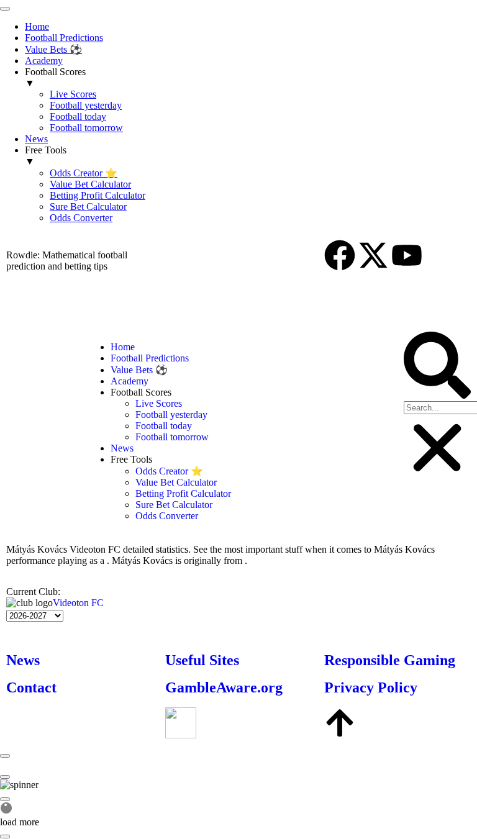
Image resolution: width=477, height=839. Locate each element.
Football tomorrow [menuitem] (86, 127)
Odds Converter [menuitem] (81, 217)
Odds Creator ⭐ (169, 471)
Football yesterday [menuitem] (86, 105)
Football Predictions (150, 358)
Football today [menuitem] (78, 116)
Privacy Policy (370, 687)
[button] (437, 366)
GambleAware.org (224, 687)
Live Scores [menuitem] (73, 94)
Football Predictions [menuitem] (64, 37)
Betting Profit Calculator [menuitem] (97, 195)
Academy (129, 381)
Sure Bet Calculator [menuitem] (88, 206)
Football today (163, 425)
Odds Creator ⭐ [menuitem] (83, 173)
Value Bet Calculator (176, 482)
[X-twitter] (373, 255)
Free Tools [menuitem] (45, 155)
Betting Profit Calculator (183, 493)
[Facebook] (339, 255)
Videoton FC (78, 602)
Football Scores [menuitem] (55, 77)
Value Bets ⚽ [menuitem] (53, 49)
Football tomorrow (172, 437)
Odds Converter (166, 515)
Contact (31, 687)
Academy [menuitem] (44, 60)
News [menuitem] (36, 139)
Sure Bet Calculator (173, 504)
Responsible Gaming (389, 660)
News (122, 448)
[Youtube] (406, 255)
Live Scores (158, 403)
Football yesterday (171, 414)
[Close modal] (5, 756)
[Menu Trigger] (5, 9)
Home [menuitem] (37, 26)
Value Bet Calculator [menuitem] (90, 184)
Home (123, 347)
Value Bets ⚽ (139, 370)
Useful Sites (202, 660)
